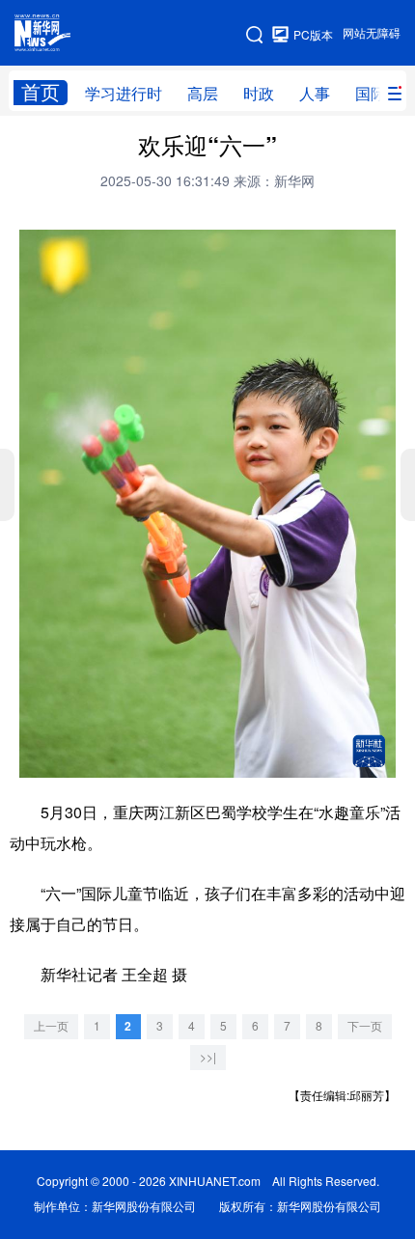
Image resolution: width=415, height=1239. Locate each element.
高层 (202, 93)
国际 (370, 93)
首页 (40, 92)
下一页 (364, 1026)
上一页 (51, 1026)
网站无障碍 (372, 33)
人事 (314, 93)
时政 (258, 93)
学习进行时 (123, 93)
